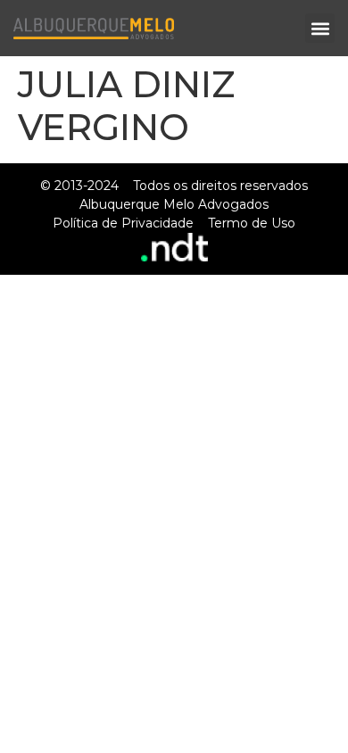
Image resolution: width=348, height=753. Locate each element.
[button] (320, 28)
